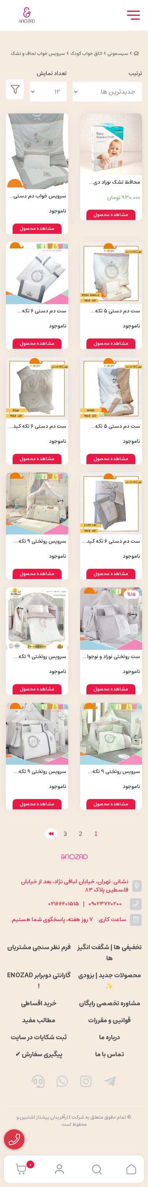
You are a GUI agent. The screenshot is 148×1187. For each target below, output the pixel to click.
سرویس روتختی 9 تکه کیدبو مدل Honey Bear (40, 542)
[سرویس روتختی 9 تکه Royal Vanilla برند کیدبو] (111, 734)
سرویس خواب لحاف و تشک (38, 53)
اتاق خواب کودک (86, 53)
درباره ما (109, 1037)
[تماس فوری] (38, 1083)
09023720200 (105, 904)
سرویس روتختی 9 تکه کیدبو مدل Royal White (40, 772)
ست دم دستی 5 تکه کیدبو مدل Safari (117, 427)
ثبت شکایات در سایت (39, 1037)
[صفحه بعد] (51, 834)
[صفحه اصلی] (136, 53)
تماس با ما (109, 1054)
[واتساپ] (62, 1083)
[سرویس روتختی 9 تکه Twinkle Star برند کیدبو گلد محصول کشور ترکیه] (37, 618)
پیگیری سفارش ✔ (38, 1054)
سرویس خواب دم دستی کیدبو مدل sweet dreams (37, 196)
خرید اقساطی (38, 1003)
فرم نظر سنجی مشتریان (39, 947)
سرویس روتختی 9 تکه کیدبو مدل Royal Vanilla (113, 772)
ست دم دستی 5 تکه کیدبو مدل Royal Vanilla (113, 311)
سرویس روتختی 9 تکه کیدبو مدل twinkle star (40, 657)
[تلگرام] (110, 1083)
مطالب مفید (38, 1020)
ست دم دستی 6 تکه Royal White (44, 311)
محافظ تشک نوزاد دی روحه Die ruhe (117, 183)
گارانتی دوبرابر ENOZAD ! (38, 981)
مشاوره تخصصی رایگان (109, 1003)
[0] (19, 1169)
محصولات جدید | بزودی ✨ (109, 981)
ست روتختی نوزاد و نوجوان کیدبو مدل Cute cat (111, 657)
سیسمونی (117, 53)
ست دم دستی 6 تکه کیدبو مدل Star (37, 427)
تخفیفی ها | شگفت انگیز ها (109, 953)
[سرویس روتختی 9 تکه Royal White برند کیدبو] (37, 734)
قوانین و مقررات (109, 1020)
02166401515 (64, 904)
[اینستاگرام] (86, 1083)
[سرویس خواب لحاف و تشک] (74, 858)
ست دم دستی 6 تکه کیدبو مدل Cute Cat (111, 542)
